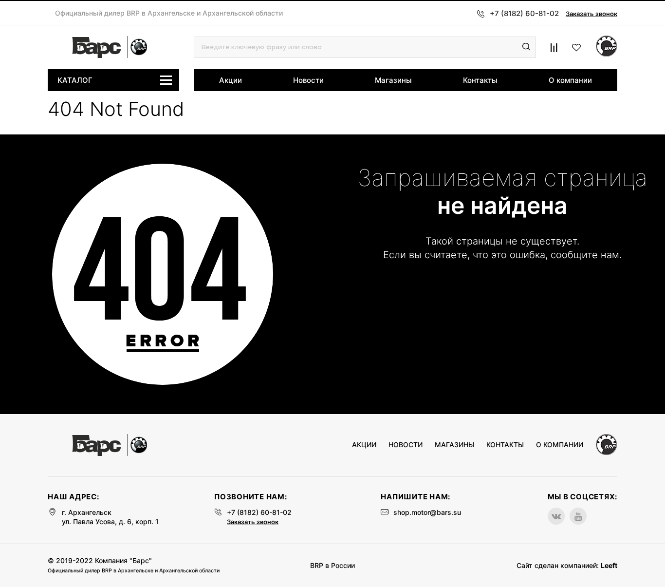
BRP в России (332, 565)
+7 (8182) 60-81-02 (259, 512)
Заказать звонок (591, 14)
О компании (570, 80)
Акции (230, 80)
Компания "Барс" (123, 560)
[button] (526, 47)
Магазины (393, 80)
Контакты (480, 80)
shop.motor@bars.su (427, 512)
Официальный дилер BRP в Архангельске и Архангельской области (169, 13)
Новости (308, 80)
